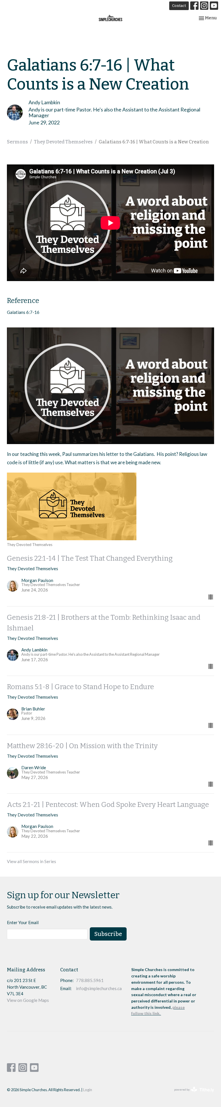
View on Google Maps (28, 1000)
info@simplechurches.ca (99, 988)
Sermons (17, 142)
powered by (191, 1094)
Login (87, 1089)
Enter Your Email (23, 922)
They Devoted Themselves (63, 142)
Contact (179, 5)
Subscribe (108, 933)
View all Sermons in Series (31, 861)
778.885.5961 (90, 980)
